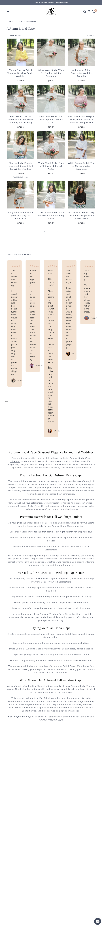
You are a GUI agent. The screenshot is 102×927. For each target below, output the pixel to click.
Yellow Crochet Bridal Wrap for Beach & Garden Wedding (20, 73)
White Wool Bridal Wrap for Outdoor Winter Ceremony (51, 73)
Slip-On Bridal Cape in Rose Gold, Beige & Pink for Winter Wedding (20, 166)
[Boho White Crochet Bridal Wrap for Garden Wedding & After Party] (20, 98)
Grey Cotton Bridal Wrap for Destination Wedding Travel (51, 215)
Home (9, 21)
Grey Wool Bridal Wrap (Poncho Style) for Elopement (20, 215)
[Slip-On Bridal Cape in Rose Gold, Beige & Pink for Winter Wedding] (20, 145)
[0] (93, 11)
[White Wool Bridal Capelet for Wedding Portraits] (81, 52)
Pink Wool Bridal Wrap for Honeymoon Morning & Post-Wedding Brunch (81, 119)
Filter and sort (15, 35)
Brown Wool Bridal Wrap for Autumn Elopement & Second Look (81, 215)
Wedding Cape (63, 499)
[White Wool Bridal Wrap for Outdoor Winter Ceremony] (51, 52)
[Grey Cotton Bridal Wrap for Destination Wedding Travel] (51, 194)
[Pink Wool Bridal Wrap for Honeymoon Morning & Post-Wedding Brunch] (81, 98)
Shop (16, 21)
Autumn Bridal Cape (28, 21)
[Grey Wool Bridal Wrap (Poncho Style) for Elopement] (20, 194)
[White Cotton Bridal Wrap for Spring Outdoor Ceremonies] (81, 145)
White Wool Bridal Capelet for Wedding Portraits (81, 73)
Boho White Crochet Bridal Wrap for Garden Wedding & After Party (20, 119)
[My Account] (89, 11)
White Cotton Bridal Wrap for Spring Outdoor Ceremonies (81, 166)
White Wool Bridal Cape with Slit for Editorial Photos (51, 166)
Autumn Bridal (41, 578)
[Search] (84, 11)
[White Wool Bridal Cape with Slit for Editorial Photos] (51, 145)
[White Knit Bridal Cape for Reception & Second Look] (51, 98)
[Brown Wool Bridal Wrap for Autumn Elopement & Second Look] (81, 194)
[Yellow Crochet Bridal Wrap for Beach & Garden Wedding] (20, 52)
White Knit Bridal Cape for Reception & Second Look (51, 119)
